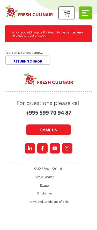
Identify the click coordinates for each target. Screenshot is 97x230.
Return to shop (27, 61)
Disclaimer (44, 193)
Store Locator (45, 176)
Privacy (44, 185)
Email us (48, 130)
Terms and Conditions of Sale (48, 201)
